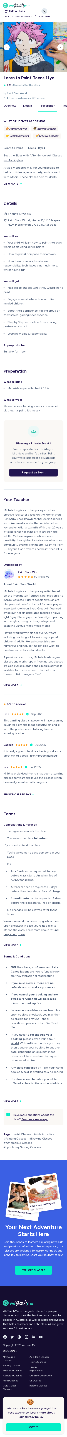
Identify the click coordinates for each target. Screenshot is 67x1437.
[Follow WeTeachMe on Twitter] (12, 1337)
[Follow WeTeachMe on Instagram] (26, 1337)
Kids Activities (24, 16)
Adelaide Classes (12, 1375)
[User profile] (44, 11)
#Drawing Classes (40, 1138)
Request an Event (34, 472)
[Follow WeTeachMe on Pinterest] (19, 1337)
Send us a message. (34, 1119)
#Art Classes (22, 1134)
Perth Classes (10, 1380)
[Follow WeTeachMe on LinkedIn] (33, 1337)
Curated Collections (41, 1375)
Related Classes (38, 1385)
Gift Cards (35, 1380)
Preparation (47, 105)
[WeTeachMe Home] (33, 1303)
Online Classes (37, 1362)
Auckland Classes (39, 1357)
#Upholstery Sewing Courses (22, 1147)
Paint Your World (17, 93)
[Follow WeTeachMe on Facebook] (5, 1337)
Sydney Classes (12, 1365)
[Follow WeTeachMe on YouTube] (41, 1337)
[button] (7, 47)
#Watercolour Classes (18, 1143)
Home (7, 16)
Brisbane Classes (12, 1370)
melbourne (44, 16)
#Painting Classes (15, 1138)
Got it (33, 1427)
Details (28, 105)
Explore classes (33, 1270)
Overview (10, 105)
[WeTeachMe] (33, 5)
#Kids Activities (44, 1134)
